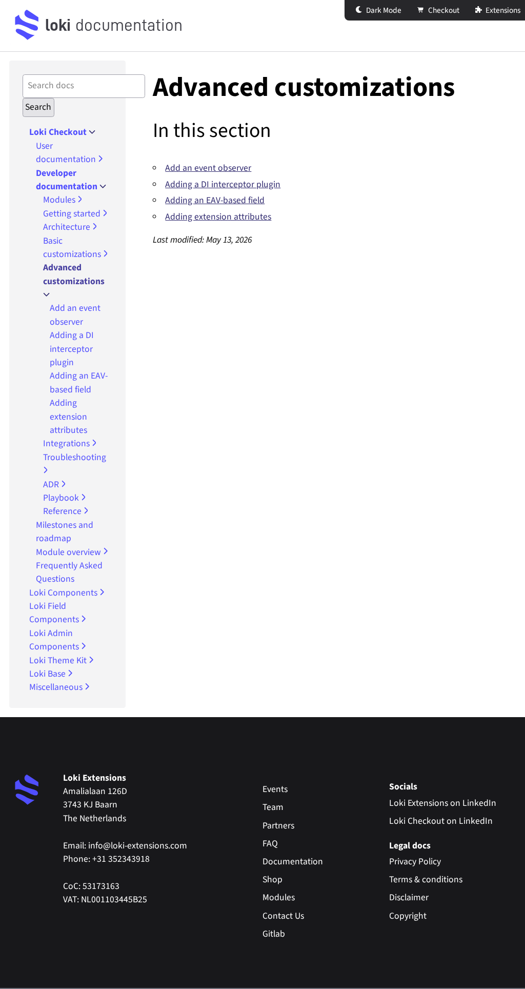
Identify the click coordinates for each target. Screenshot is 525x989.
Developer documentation (67, 180)
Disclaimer (409, 897)
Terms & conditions (425, 879)
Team (273, 807)
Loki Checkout (59, 132)
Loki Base (48, 673)
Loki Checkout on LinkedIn (441, 821)
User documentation (67, 153)
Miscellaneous (57, 687)
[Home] (27, 25)
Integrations (67, 443)
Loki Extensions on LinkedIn (442, 803)
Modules (60, 199)
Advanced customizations (74, 274)
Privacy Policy (415, 861)
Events (275, 789)
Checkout (443, 10)
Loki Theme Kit (59, 660)
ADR (52, 484)
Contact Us (283, 915)
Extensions (502, 10)
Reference (63, 511)
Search (38, 107)
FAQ (270, 843)
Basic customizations (73, 247)
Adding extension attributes (68, 417)
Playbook (62, 497)
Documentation (292, 861)
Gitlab (273, 933)
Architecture (67, 227)
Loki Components (64, 592)
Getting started (73, 213)
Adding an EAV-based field (79, 382)
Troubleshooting (74, 457)
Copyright (408, 915)
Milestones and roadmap (64, 532)
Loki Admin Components (55, 640)
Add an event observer (75, 315)
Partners (278, 825)
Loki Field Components (55, 613)
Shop (272, 879)
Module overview (69, 552)
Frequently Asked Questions (69, 572)
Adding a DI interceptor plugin (72, 349)
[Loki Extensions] (27, 790)
